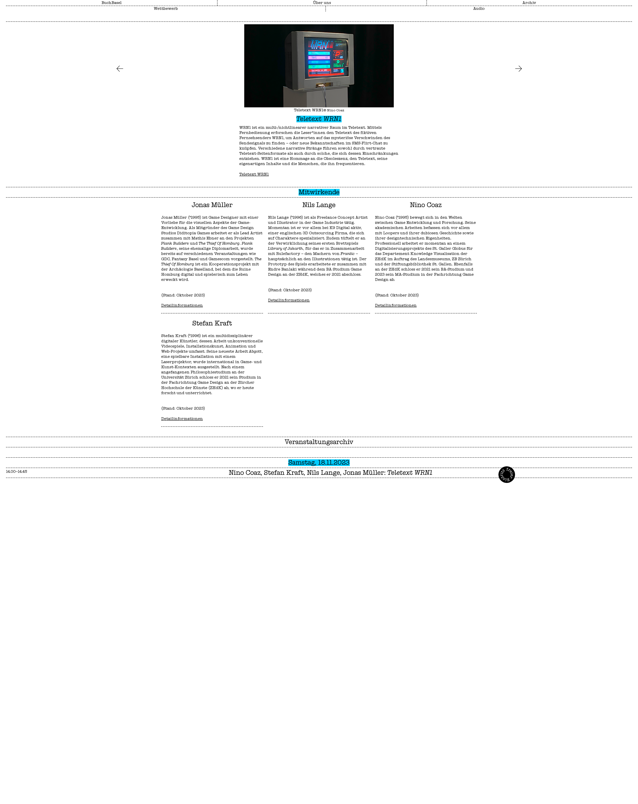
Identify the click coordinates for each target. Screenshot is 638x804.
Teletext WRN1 (254, 174)
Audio (479, 9)
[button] (119, 68)
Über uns (322, 3)
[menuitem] (322, 3)
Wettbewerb (166, 9)
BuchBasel (112, 3)
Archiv (529, 3)
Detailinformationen (182, 305)
